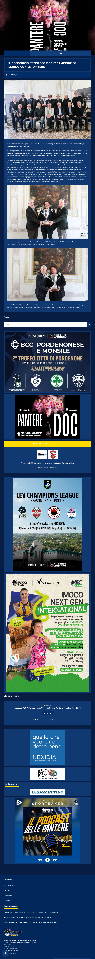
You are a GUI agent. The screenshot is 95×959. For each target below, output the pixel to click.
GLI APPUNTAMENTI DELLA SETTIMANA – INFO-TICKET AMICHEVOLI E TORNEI (27, 917)
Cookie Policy (8, 900)
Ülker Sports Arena (56, 719)
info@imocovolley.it (9, 953)
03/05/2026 (48, 706)
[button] (5, 953)
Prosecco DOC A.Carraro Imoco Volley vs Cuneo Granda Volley (47, 463)
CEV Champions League (41, 719)
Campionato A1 (43, 467)
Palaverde (54, 467)
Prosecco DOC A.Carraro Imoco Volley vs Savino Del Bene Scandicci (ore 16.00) (47, 708)
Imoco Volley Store (9, 885)
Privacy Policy (8, 895)
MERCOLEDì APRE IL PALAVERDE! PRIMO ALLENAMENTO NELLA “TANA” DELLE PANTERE (30, 922)
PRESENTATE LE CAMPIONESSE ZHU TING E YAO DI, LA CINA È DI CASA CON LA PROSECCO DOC (33, 912)
